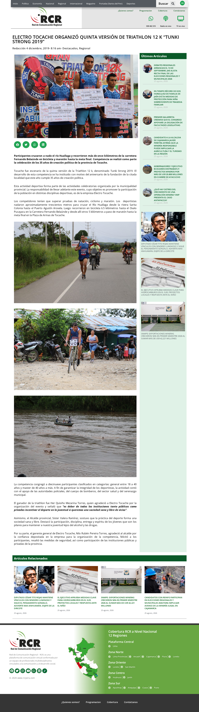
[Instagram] (22, 670)
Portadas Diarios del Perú (111, 3)
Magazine (90, 3)
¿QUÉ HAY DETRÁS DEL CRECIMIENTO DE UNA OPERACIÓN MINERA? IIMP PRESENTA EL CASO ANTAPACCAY (166, 195)
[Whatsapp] (33, 670)
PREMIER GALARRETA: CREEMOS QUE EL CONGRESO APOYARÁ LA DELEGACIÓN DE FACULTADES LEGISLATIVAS (168, 121)
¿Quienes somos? (125, 10)
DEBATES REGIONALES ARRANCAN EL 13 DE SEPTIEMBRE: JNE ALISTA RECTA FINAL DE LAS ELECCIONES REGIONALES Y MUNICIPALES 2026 (167, 72)
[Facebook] (11, 670)
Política (25, 3)
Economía (37, 3)
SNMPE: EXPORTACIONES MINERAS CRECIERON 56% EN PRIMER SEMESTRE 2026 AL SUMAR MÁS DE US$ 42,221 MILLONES (163, 336)
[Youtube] (28, 670)
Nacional (50, 3)
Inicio (15, 3)
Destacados (70, 48)
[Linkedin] (39, 670)
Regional (62, 3)
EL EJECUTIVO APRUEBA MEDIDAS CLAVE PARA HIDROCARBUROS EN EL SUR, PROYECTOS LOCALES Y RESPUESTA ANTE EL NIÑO (162, 292)
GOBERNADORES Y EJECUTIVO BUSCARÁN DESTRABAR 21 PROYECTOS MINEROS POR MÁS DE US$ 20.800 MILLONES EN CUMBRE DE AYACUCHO (168, 171)
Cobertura (162, 10)
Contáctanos (179, 10)
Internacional (76, 3)
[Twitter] (17, 670)
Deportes (131, 3)
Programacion (145, 10)
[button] (172, 3)
